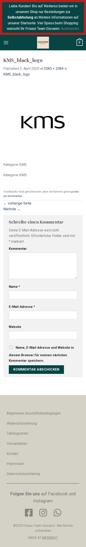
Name (14, 287)
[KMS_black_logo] (43, 122)
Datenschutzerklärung (23, 474)
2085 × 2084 (54, 68)
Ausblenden (70, 28)
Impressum (15, 464)
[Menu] (6, 42)
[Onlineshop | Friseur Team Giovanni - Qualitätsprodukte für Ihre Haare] (43, 42)
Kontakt (12, 454)
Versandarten (17, 443)
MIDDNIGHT (50, 537)
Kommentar (18, 249)
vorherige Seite (17, 203)
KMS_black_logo (16, 74)
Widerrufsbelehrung (22, 423)
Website (15, 327)
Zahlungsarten (17, 433)
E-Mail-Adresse (22, 307)
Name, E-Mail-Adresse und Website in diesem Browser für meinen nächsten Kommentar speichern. (41, 354)
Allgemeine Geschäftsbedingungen (34, 413)
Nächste (12, 209)
